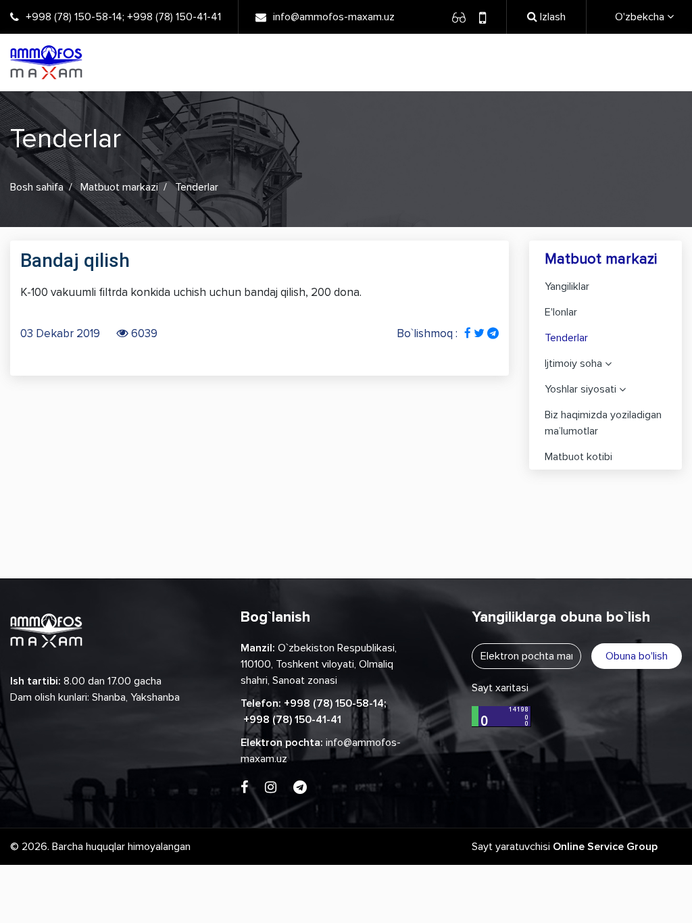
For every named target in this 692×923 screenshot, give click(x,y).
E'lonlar (561, 312)
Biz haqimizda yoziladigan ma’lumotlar (603, 423)
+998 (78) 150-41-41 (174, 17)
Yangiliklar (567, 286)
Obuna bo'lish (637, 656)
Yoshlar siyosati (580, 389)
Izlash (551, 17)
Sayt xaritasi (500, 688)
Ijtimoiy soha (573, 363)
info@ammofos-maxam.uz (334, 17)
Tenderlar (566, 338)
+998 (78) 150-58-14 (74, 17)
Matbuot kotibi (578, 457)
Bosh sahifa (37, 187)
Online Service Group (605, 846)
